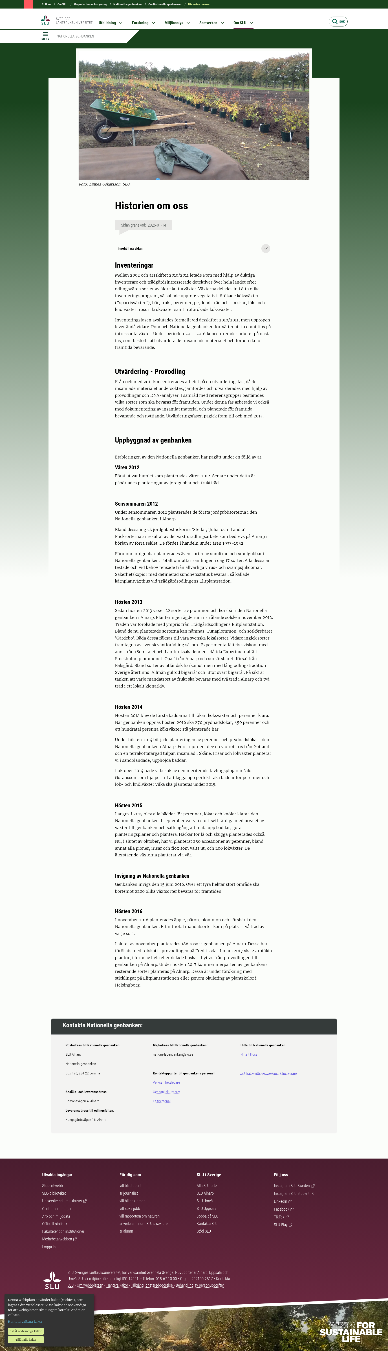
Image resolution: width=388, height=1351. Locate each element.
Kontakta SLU (207, 1223)
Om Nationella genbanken (164, 4)
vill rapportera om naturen (139, 1216)
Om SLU (62, 4)
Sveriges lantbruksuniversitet (74, 21)
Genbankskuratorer (166, 1092)
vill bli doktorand (132, 1200)
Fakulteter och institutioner (63, 1231)
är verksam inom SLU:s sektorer (144, 1223)
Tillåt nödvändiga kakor (26, 1331)
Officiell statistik (54, 1223)
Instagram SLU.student (291, 1193)
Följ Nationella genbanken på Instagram (268, 1073)
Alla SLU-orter (207, 1185)
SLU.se (46, 4)
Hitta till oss (248, 1054)
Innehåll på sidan (130, 248)
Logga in (49, 1246)
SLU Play (281, 1224)
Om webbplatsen (90, 1285)
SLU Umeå (205, 1200)
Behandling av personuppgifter (200, 1285)
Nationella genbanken (127, 4)
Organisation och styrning (90, 4)
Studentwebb (52, 1185)
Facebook (281, 1209)
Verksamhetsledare (166, 1082)
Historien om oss (198, 4)
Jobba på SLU (207, 1216)
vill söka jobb (129, 1208)
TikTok (279, 1217)
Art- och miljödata (56, 1216)
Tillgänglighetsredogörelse (152, 1285)
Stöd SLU (204, 1231)
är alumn (126, 1231)
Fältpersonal (161, 1101)
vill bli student (130, 1185)
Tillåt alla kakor (25, 1339)
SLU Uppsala (206, 1208)
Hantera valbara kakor (25, 1322)
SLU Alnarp (205, 1193)
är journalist (128, 1193)
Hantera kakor (117, 1285)
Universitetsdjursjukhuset (62, 1200)
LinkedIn (280, 1201)
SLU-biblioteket (54, 1193)
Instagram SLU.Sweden (292, 1185)
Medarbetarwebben (57, 1239)
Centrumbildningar (56, 1208)
